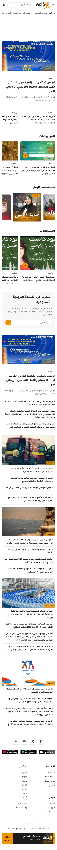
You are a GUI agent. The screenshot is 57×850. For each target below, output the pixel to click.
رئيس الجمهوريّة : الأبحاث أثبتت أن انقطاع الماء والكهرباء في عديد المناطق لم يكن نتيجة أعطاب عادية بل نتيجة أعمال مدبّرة (30, 414)
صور (53, 808)
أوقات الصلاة (21, 808)
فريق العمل (49, 781)
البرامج (52, 786)
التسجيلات (47, 231)
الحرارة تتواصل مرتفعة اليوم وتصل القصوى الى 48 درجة (29, 489)
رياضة (50, 683)
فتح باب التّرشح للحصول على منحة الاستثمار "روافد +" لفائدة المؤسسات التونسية (38, 120)
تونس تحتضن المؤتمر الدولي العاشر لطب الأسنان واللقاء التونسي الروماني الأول (30, 87)
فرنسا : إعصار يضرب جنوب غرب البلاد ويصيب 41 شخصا (30, 551)
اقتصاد (24, 786)
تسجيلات (51, 812)
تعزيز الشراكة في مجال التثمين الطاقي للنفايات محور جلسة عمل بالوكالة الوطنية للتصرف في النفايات (30, 425)
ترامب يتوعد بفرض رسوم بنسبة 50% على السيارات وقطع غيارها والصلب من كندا (29, 561)
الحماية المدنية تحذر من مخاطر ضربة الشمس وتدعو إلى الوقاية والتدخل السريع (31, 480)
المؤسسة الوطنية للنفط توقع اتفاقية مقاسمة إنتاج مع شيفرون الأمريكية (30, 570)
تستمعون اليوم (44, 187)
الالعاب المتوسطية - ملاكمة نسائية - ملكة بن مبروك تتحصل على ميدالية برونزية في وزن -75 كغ (30, 723)
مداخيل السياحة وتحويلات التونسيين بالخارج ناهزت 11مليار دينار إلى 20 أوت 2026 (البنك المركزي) (29, 626)
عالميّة (51, 273)
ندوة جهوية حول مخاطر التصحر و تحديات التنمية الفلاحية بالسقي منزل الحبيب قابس (38, 171)
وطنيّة (51, 78)
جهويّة (51, 164)
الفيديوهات (47, 136)
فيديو (52, 804)
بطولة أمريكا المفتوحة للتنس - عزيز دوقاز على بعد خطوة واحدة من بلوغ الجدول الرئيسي (29, 700)
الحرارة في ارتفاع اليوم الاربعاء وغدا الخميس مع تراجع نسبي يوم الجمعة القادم (30, 499)
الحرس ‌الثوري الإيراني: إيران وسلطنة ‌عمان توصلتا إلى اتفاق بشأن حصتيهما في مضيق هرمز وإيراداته (29, 541)
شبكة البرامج (49, 777)
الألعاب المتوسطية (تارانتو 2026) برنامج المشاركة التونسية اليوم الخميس (29, 690)
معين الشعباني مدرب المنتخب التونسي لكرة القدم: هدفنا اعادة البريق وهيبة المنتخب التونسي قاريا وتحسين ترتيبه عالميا (29, 711)
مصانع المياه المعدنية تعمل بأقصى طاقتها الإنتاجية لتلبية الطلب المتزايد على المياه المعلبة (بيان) (30, 614)
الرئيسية (51, 773)
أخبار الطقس (21, 804)
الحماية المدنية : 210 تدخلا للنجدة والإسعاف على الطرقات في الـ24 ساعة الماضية (30, 470)
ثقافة (25, 794)
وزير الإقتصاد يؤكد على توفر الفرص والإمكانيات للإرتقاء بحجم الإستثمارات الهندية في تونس (31, 648)
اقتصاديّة (49, 606)
